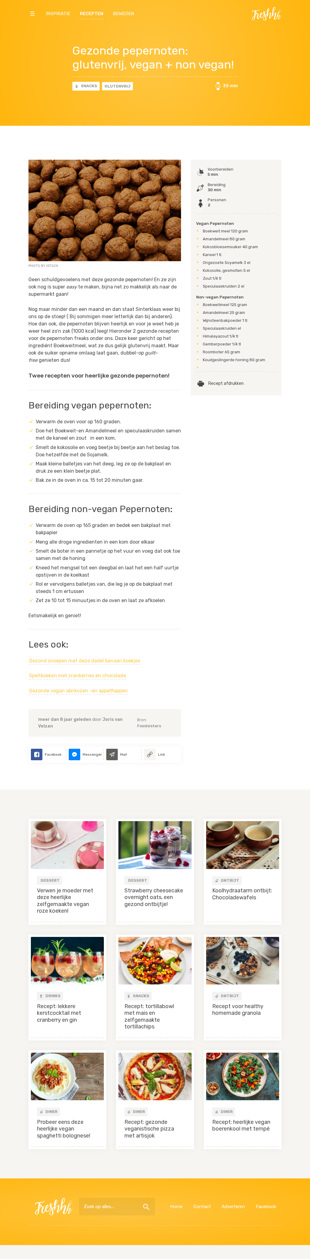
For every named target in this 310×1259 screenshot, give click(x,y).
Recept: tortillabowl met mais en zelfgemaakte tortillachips (149, 1016)
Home (176, 1206)
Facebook (266, 1206)
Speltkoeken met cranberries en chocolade (77, 675)
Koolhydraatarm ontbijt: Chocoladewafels (242, 894)
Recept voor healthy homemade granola (237, 1010)
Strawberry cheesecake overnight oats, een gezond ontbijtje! (153, 897)
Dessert (50, 880)
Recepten (91, 13)
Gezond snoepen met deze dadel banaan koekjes (84, 661)
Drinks (53, 996)
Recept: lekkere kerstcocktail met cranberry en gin (59, 1013)
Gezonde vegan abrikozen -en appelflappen (78, 691)
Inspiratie (58, 13)
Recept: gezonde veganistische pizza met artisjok (149, 1129)
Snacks (88, 86)
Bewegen (123, 13)
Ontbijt (229, 880)
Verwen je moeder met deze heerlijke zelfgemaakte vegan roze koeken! (65, 900)
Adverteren (233, 1206)
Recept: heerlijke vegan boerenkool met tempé (241, 1125)
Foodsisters (149, 726)
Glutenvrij (117, 86)
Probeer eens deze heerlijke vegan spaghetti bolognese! (63, 1129)
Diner (51, 1111)
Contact (202, 1206)
